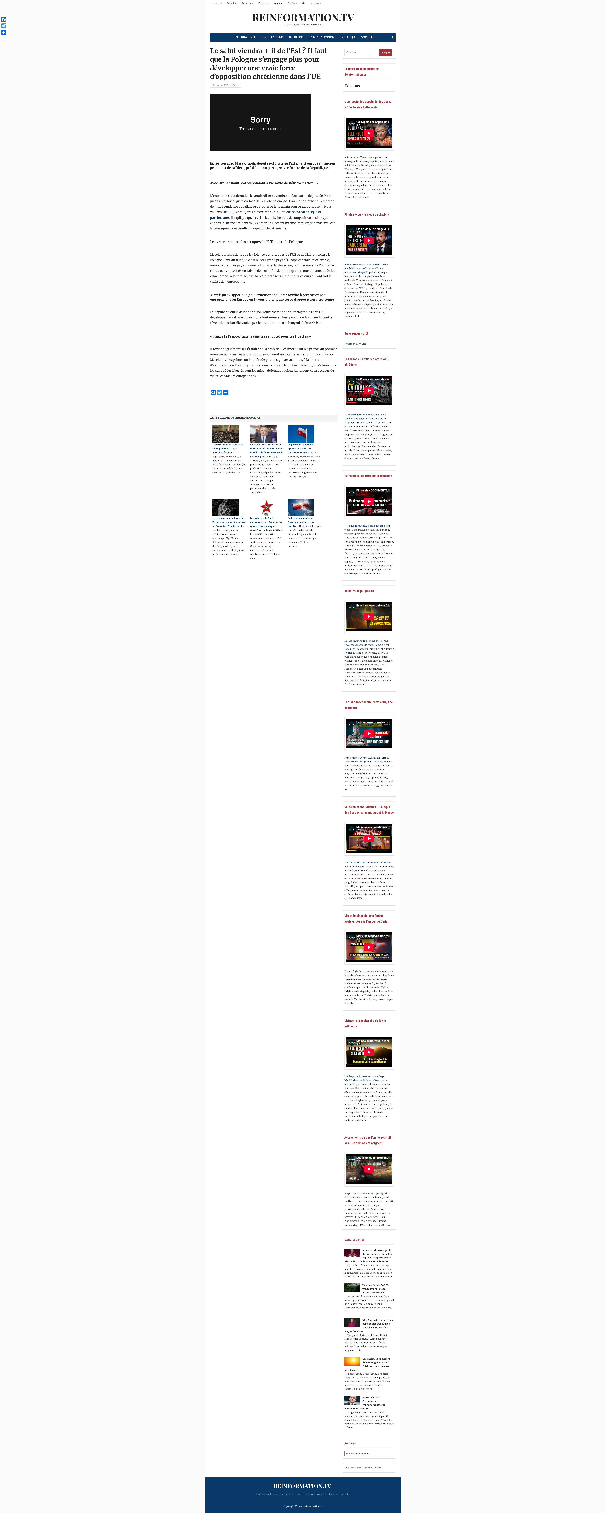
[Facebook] (4, 19)
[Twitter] (4, 26)
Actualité (232, 3)
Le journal (216, 3)
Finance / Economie (322, 37)
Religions (296, 37)
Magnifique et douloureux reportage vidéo (367, 1193)
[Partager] (4, 32)
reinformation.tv (303, 17)
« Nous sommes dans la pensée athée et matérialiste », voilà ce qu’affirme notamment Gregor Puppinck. (366, 268)
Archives (316, 3)
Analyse (278, 3)
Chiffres (292, 3)
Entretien (263, 3)
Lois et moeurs (273, 37)
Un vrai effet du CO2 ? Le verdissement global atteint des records (376, 1289)
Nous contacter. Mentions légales (362, 1467)
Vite (304, 3)
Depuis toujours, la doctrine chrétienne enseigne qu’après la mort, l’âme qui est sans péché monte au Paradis (366, 645)
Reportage (247, 3)
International (246, 37)
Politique (349, 37)
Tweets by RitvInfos (355, 344)
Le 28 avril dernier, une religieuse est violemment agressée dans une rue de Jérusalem (365, 418)
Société (367, 37)
